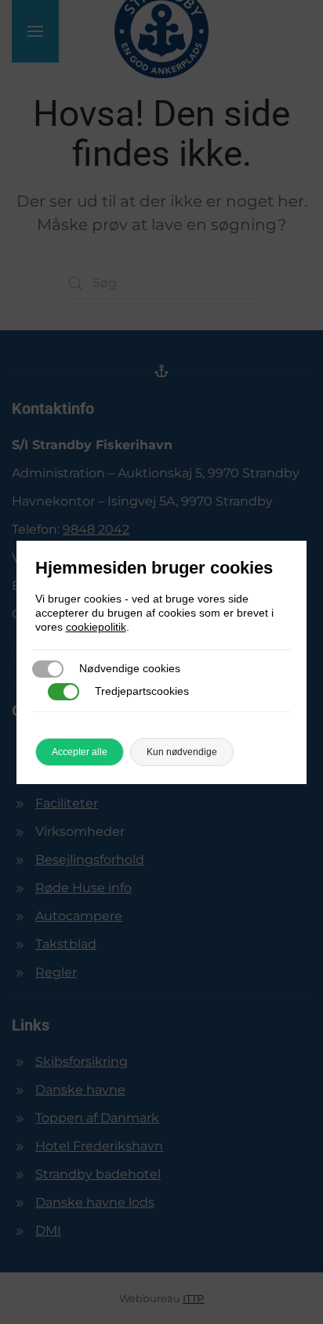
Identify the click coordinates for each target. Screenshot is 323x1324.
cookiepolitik (96, 627)
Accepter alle (79, 752)
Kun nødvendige (182, 752)
